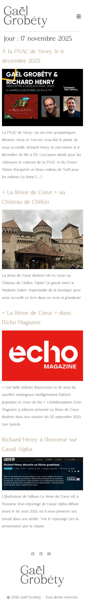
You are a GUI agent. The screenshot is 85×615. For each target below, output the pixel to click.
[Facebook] (32, 553)
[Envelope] (49, 553)
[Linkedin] (40, 553)
